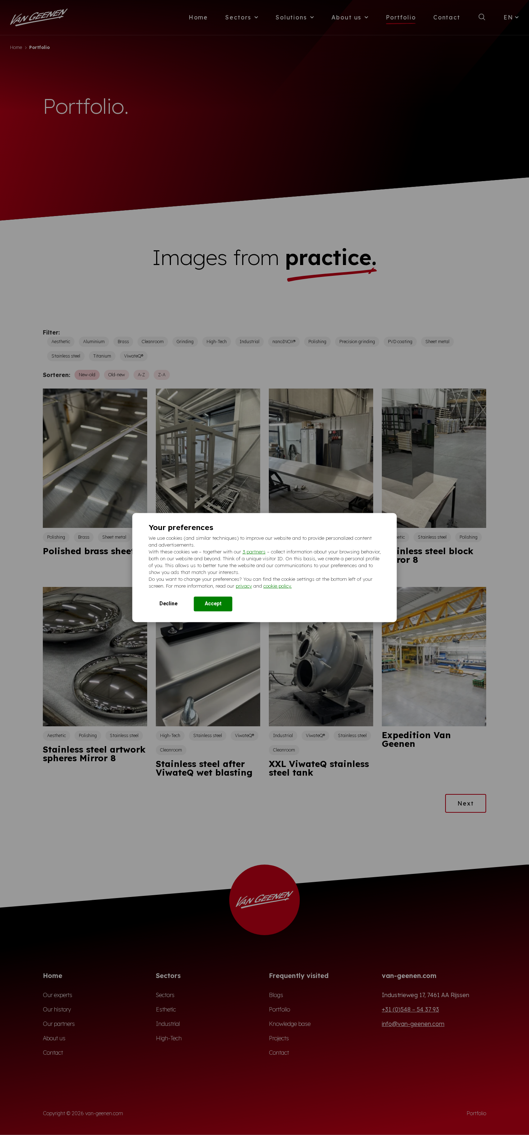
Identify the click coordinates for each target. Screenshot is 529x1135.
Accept (213, 603)
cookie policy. (277, 585)
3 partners (254, 551)
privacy (244, 585)
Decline (168, 603)
